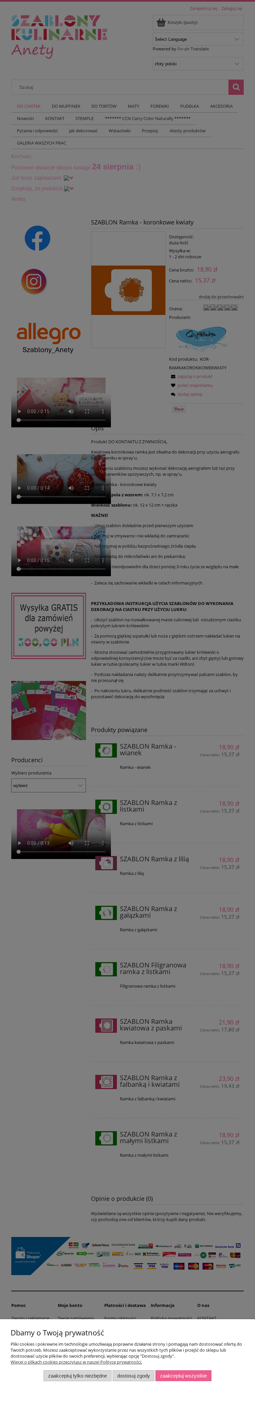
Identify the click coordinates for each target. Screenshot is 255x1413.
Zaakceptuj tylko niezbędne (77, 1376)
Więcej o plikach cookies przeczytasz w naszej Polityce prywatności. (76, 1362)
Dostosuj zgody (133, 1376)
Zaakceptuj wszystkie (183, 1376)
